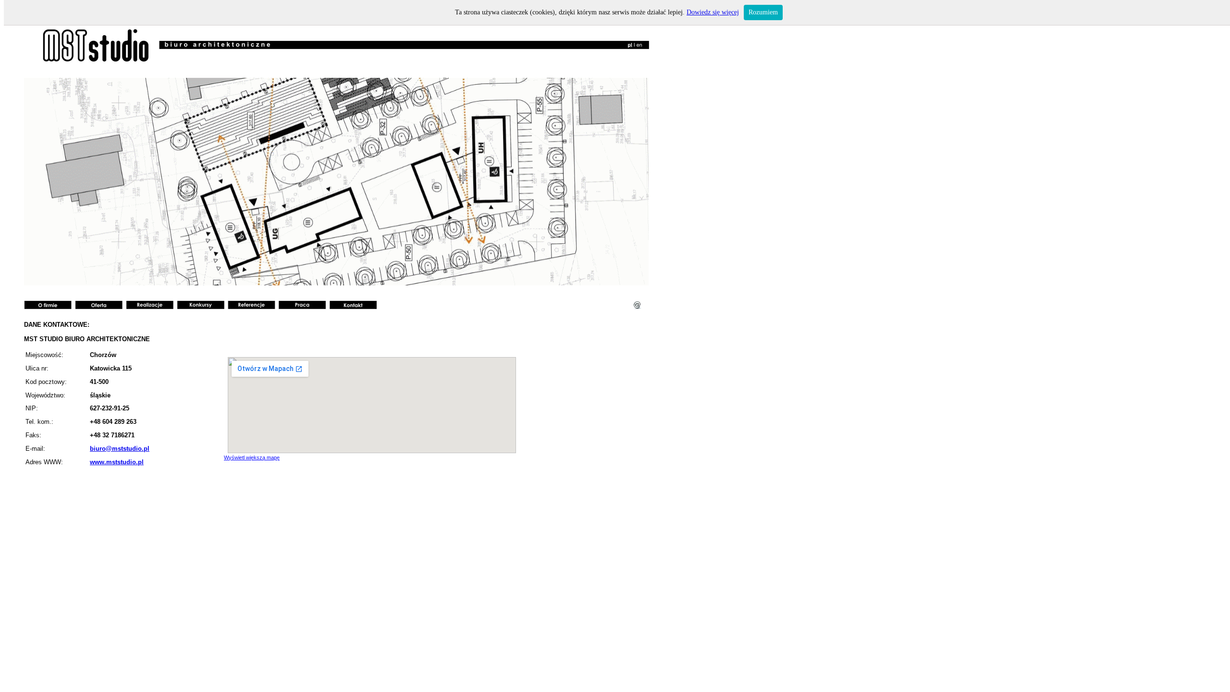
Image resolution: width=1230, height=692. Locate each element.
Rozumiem (763, 12)
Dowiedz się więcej (713, 12)
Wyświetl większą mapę (252, 457)
